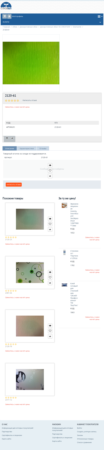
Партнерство (7, 431)
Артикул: (10, 127)
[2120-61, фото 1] (31, 63)
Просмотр (50, 165)
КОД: (8, 123)
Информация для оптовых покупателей (17, 428)
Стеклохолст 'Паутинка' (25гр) (74, 254)
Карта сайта (6, 439)
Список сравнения (84, 442)
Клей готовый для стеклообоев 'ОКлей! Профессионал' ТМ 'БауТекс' (74, 294)
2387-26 (8, 293)
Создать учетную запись (87, 431)
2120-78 (8, 346)
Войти (79, 428)
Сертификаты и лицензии (12, 435)
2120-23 (8, 239)
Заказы (80, 435)
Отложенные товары (85, 439)
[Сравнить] (12, 139)
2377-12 (8, 400)
